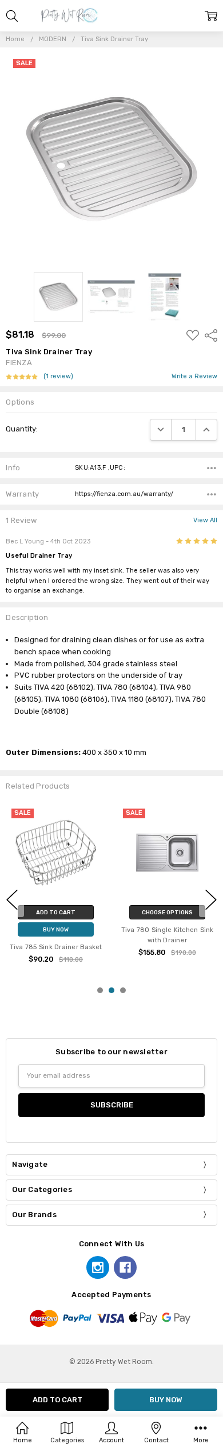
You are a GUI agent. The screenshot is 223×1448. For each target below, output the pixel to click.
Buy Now (56, 929)
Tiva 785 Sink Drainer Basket (56, 947)
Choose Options (167, 912)
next (211, 899)
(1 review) (58, 376)
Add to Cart (55, 912)
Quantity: (22, 429)
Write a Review (194, 376)
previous (12, 899)
